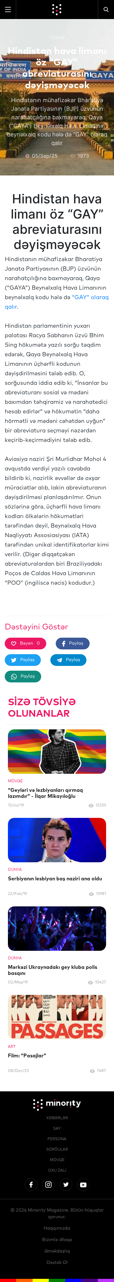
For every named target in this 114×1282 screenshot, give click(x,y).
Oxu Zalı (57, 1171)
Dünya (57, 37)
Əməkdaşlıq (57, 1251)
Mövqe (57, 1160)
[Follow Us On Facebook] (31, 1184)
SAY (57, 1129)
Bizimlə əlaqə (57, 1240)
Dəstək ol (57, 1262)
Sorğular (57, 1150)
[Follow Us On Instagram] (48, 1184)
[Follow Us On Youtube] (83, 1184)
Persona (57, 1139)
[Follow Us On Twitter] (66, 1184)
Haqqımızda (57, 1228)
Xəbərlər (57, 1118)
